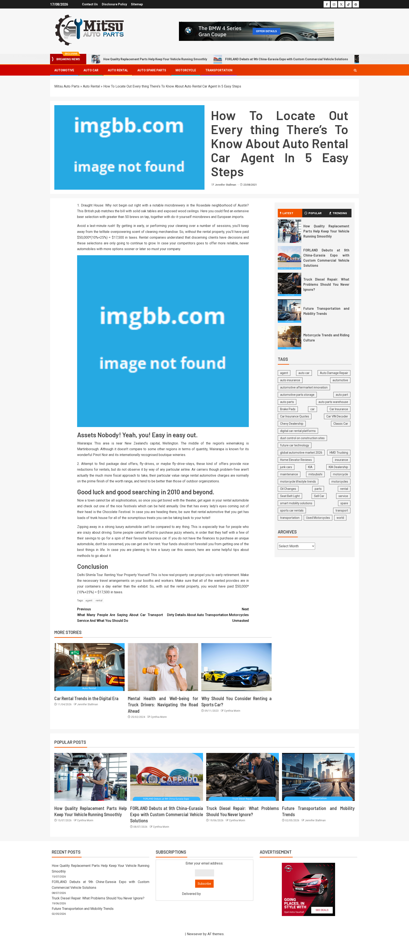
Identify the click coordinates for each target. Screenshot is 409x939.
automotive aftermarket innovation (304, 387)
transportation (290, 517)
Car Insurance (339, 409)
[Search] (355, 70)
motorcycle (340, 474)
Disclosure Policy (114, 4)
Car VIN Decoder (337, 416)
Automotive (64, 70)
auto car (304, 373)
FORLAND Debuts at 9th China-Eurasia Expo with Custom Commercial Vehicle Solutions (286, 59)
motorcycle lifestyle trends (298, 481)
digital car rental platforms (298, 431)
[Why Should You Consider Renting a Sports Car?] (236, 667)
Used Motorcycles (318, 517)
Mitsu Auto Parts (66, 86)
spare (344, 503)
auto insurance (290, 380)
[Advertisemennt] (256, 31)
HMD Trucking (339, 452)
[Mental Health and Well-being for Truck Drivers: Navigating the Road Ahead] (163, 667)
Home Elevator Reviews (296, 460)
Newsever (194, 934)
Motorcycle (186, 70)
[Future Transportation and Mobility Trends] (289, 311)
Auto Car (91, 70)
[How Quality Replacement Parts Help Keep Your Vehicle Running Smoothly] (289, 231)
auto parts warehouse (333, 402)
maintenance (289, 474)
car (312, 409)
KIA (310, 467)
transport (342, 510)
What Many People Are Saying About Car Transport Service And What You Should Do (120, 615)
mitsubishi (315, 474)
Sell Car (319, 496)
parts (318, 488)
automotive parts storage (297, 394)
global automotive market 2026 (301, 452)
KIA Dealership (338, 467)
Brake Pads (287, 409)
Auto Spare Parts (151, 70)
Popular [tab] (315, 213)
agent (88, 600)
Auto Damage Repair (334, 373)
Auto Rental (118, 70)
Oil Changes (288, 488)
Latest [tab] (287, 213)
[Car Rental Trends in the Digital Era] (89, 667)
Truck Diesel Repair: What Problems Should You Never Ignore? (326, 284)
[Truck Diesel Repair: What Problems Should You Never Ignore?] (289, 284)
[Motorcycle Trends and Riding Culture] (289, 337)
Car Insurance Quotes (294, 416)
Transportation (218, 70)
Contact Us (90, 4)
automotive (340, 380)
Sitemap (137, 4)
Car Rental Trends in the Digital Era (86, 698)
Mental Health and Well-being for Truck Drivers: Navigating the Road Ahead (163, 704)
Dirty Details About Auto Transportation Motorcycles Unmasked (208, 615)
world (340, 517)
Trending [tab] (340, 213)
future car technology (294, 445)
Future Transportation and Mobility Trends (83, 909)
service (343, 496)
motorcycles (339, 481)
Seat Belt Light (290, 496)
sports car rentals (292, 510)
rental (99, 600)
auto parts (287, 402)
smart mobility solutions (296, 503)
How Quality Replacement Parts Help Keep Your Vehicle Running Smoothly (155, 59)
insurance (341, 460)
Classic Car (340, 423)
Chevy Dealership (291, 423)
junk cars (286, 467)
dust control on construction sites (302, 438)
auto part (342, 394)
